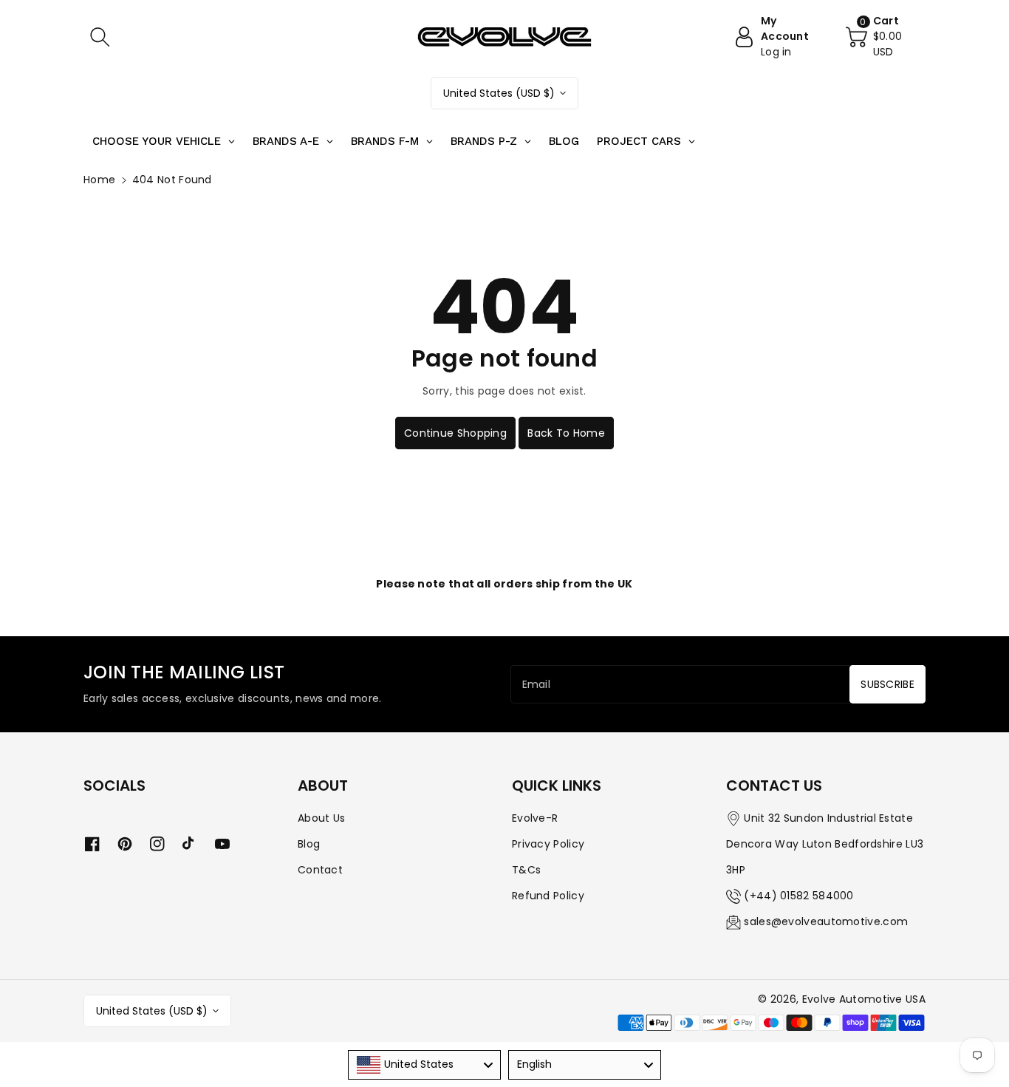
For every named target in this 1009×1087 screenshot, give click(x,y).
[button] (99, 37)
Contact (320, 869)
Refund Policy (548, 895)
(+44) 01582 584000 (798, 895)
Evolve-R (535, 818)
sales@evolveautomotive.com (826, 921)
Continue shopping (455, 433)
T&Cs (526, 869)
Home (99, 179)
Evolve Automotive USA (864, 999)
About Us (321, 818)
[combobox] (424, 1065)
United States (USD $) (499, 93)
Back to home (566, 433)
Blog (309, 843)
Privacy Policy (548, 843)
